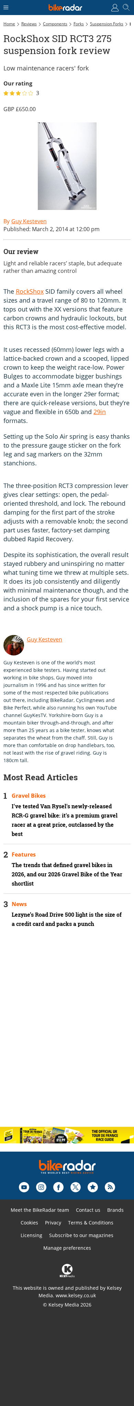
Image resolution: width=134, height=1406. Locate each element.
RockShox (30, 291)
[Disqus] (67, 1032)
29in (99, 412)
